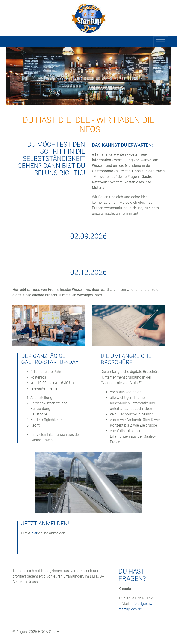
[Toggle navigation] (160, 41)
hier (34, 533)
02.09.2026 (88, 236)
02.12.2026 (88, 272)
